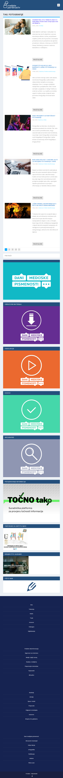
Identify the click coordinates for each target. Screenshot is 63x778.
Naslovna (41, 71)
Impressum (34, 773)
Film (31, 605)
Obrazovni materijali (31, 741)
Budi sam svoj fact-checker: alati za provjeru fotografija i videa (45, 160)
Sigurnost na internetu (31, 653)
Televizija (31, 609)
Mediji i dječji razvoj (31, 657)
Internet (31, 622)
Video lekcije (31, 745)
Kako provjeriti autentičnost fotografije (43, 116)
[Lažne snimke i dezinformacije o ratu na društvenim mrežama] (18, 210)
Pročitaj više (37, 60)
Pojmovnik (31, 670)
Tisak (31, 618)
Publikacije (31, 754)
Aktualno (31, 675)
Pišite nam (31, 763)
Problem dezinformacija (49, 71)
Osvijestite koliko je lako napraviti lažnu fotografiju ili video (44, 67)
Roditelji (41, 25)
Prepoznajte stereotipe (31, 666)
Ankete (32, 758)
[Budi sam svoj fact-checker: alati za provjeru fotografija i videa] (18, 166)
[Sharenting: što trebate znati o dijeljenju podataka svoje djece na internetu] (18, 27)
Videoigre (31, 627)
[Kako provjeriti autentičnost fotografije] (18, 122)
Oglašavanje (31, 631)
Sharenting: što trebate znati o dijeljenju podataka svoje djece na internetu (45, 21)
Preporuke (31, 706)
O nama (28, 773)
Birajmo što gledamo (31, 719)
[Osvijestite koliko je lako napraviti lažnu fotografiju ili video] (18, 72)
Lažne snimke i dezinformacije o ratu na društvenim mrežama (44, 204)
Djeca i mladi (31, 701)
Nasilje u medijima (31, 662)
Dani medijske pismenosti (31, 736)
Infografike (31, 749)
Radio (31, 613)
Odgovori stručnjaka (31, 710)
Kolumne (31, 714)
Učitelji (44, 120)
